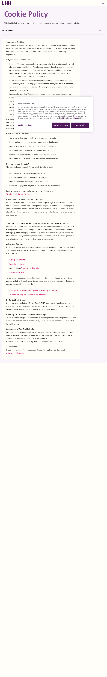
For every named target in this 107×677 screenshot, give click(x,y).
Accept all (80, 125)
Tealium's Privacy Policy (18, 194)
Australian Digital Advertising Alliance (27, 295)
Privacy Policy (77, 118)
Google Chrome (17, 260)
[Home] (7, 3)
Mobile (35, 268)
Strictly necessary (61, 125)
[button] (103, 3)
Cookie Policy (64, 118)
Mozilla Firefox (16, 264)
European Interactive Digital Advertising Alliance (33, 291)
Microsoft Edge (16, 273)
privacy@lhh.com (15, 353)
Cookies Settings (25, 125)
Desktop (25, 268)
